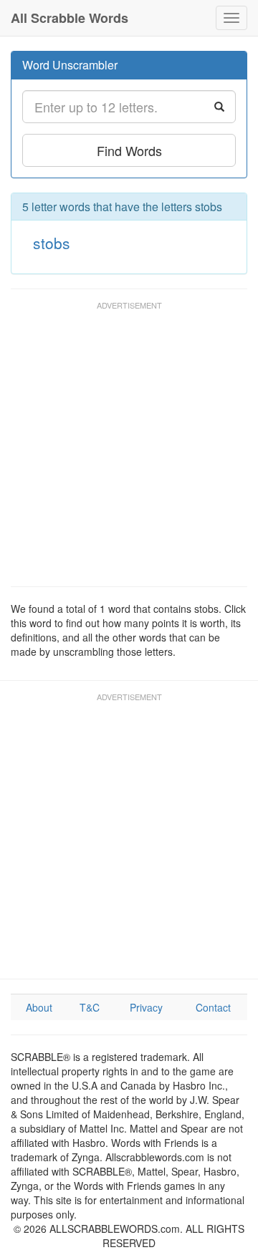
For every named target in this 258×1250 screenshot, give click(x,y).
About (39, 1007)
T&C (90, 1007)
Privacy (146, 1007)
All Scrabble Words (69, 18)
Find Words (129, 150)
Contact (213, 1007)
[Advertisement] (129, 450)
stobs (51, 242)
